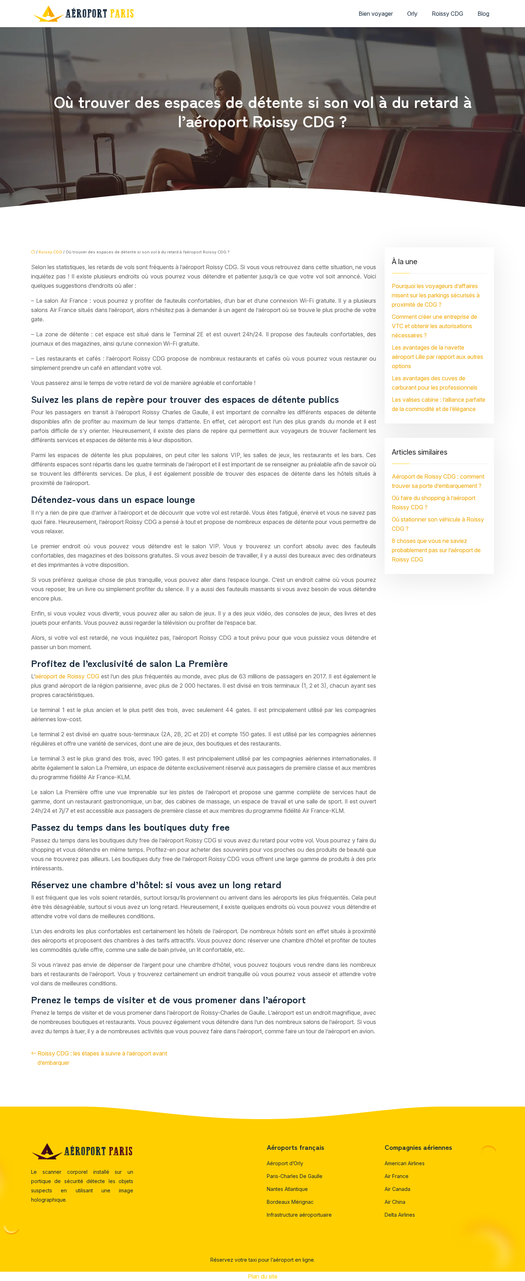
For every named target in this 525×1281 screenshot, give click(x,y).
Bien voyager (376, 13)
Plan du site (263, 1276)
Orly (412, 13)
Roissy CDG (447, 13)
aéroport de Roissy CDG (68, 676)
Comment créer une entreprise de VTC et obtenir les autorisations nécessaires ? (434, 326)
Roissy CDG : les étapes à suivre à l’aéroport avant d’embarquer (102, 1058)
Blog (483, 13)
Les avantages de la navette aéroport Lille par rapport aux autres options (437, 357)
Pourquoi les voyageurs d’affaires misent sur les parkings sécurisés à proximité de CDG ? (436, 295)
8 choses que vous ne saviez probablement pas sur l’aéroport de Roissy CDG (436, 550)
